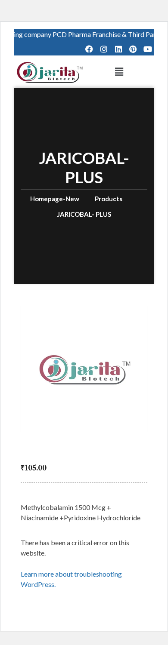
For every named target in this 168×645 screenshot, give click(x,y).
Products (108, 199)
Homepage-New (54, 199)
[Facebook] (89, 49)
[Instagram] (104, 49)
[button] (119, 72)
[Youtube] (147, 49)
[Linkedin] (118, 49)
